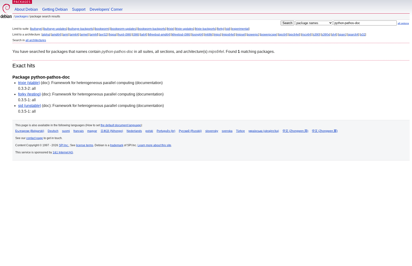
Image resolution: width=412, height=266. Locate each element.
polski (149, 131)
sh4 (334, 34)
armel (84, 34)
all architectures (36, 40)
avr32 (103, 34)
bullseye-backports (80, 28)
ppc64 (283, 34)
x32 (362, 34)
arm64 (74, 34)
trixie (170, 28)
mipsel (241, 34)
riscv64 (306, 34)
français (78, 131)
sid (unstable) (29, 106)
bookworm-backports (151, 28)
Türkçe (240, 131)
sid (228, 28)
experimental (240, 28)
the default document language (121, 125)
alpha (46, 34)
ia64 (143, 34)
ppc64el (294, 34)
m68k (208, 34)
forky (220, 28)
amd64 (56, 34)
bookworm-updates (123, 28)
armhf (94, 34)
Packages (22, 2)
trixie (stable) (29, 83)
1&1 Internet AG (63, 152)
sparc (342, 34)
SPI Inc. (64, 145)
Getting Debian (55, 9)
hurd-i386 (124, 34)
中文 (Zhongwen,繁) (325, 131)
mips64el (228, 34)
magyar (92, 131)
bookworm (102, 28)
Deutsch (53, 131)
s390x (326, 34)
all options (403, 23)
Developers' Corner (106, 9)
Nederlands (134, 131)
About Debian (26, 9)
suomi (66, 131)
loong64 (197, 34)
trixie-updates (184, 28)
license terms (84, 145)
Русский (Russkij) (190, 131)
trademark (116, 145)
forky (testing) (29, 94)
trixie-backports (205, 28)
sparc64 (353, 34)
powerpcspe (269, 34)
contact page (34, 138)
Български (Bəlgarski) (29, 131)
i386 (136, 34)
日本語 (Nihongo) (112, 131)
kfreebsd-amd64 (159, 34)
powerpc (252, 34)
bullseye (36, 28)
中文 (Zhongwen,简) (295, 131)
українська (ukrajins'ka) (263, 131)
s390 (316, 34)
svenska (227, 131)
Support (78, 9)
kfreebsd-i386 (181, 34)
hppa (112, 34)
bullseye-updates (55, 28)
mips (217, 34)
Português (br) (166, 131)
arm (65, 34)
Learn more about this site (154, 145)
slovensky (211, 131)
